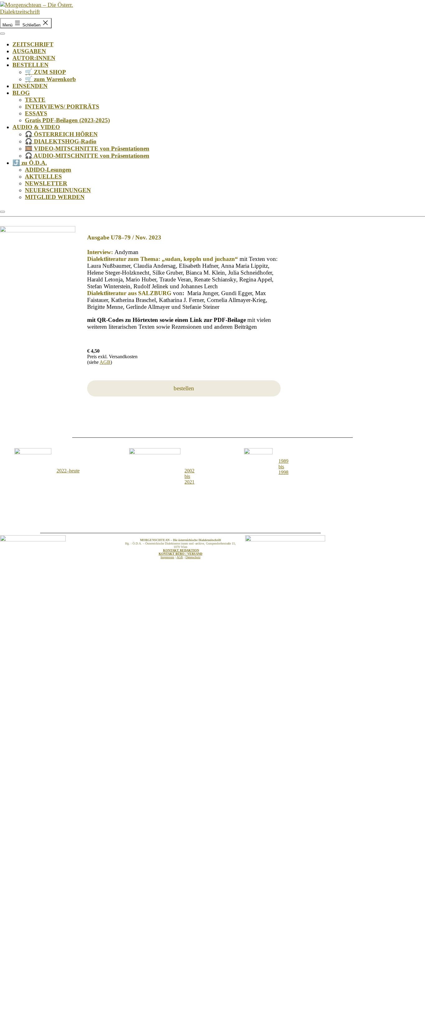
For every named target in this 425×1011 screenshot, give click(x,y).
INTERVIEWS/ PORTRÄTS (62, 106)
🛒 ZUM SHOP (45, 72)
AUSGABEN (29, 51)
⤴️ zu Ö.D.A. (29, 163)
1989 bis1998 (283, 466)
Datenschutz (192, 557)
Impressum (167, 557)
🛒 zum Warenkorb (50, 79)
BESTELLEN (30, 65)
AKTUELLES (43, 176)
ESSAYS (36, 113)
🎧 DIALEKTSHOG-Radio (60, 141)
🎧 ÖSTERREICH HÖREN (61, 134)
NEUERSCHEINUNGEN (58, 190)
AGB (105, 362)
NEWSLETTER (46, 183)
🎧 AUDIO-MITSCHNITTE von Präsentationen (87, 155)
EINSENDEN (30, 86)
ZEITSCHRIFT (33, 44)
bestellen (184, 388)
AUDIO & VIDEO (36, 127)
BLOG (21, 93)
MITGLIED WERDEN (55, 197)
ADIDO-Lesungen (48, 169)
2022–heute (68, 470)
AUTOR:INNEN (33, 58)
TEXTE (35, 99)
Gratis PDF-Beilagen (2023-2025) (67, 120)
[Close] (2, 212)
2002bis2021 (189, 476)
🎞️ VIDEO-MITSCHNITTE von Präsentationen (87, 148)
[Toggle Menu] (2, 34)
